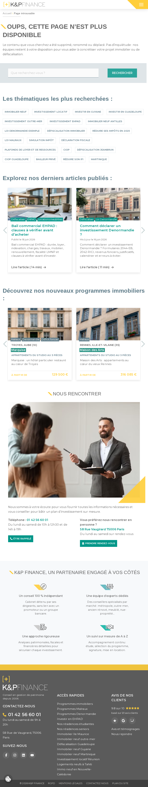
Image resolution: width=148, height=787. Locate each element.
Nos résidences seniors (73, 729)
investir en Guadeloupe (125, 111)
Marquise (18, 350)
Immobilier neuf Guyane (74, 749)
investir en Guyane (88, 111)
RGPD (51, 783)
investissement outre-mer (23, 121)
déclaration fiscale (75, 140)
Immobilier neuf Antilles (105, 121)
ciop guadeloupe (17, 159)
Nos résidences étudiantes (75, 724)
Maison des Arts (92, 350)
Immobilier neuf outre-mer (76, 739)
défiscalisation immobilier (66, 131)
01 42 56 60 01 (37, 520)
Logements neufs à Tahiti (74, 764)
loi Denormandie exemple (22, 131)
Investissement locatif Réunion (78, 759)
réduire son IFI (73, 159)
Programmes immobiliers (75, 704)
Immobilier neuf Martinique (76, 754)
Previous (5, 230)
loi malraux (13, 140)
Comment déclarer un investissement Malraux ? (103, 228)
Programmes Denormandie (76, 714)
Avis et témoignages (125, 729)
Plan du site (120, 783)
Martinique (99, 159)
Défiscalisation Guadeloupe (76, 744)
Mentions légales (71, 783)
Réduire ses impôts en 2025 (111, 131)
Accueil (7, 13)
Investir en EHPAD (70, 719)
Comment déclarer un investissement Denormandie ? (38, 230)
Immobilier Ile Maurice (73, 734)
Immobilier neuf (16, 111)
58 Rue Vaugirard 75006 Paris (102, 529)
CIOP (66, 149)
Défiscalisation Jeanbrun (95, 149)
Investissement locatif (50, 111)
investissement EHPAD (65, 121)
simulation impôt (41, 140)
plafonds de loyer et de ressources (30, 149)
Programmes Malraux (72, 709)
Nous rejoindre (121, 734)
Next (143, 230)
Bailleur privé (46, 159)
